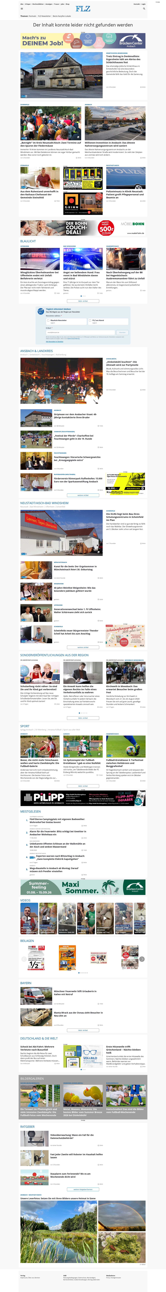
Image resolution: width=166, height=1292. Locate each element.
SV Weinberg (40, 729)
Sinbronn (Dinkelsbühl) (73, 1083)
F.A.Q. (108, 1278)
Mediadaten (110, 1276)
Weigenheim (58, 584)
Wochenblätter (38, 4)
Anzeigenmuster (116, 1278)
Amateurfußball (54, 729)
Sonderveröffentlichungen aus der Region (54, 655)
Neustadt (24, 506)
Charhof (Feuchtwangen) (64, 432)
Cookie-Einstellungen (80, 1280)
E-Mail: (49, 328)
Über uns (31, 1278)
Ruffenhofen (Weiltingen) (64, 474)
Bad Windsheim (69, 246)
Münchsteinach (60, 562)
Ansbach (88, 105)
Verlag (22, 1276)
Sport (24, 726)
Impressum (24, 1278)
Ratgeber (27, 1127)
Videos (25, 900)
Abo (21, 4)
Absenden (122, 332)
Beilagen (27, 941)
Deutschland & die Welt (39, 1038)
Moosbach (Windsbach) (134, 660)
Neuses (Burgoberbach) (29, 1083)
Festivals (32, 16)
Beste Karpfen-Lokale (62, 16)
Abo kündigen (91, 1278)
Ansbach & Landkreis (36, 351)
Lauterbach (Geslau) (36, 816)
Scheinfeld (24, 105)
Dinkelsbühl (35, 354)
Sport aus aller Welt (71, 729)
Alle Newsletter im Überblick (54, 341)
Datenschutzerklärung (73, 338)
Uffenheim (24, 246)
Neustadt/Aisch (112, 165)
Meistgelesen (30, 811)
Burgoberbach (112, 1083)
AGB (64, 1276)
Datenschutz (82, 1278)
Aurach (66, 734)
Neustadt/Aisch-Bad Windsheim (44, 503)
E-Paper (28, 4)
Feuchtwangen (48, 354)
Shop (67, 4)
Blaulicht (28, 241)
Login (144, 4)
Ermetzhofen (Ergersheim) (116, 53)
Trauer (56, 4)
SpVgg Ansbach (26, 729)
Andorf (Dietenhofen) (43, 829)
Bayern (25, 983)
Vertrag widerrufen (94, 1280)
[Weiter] (142, 959)
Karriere (37, 1278)
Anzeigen (49, 4)
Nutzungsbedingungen (70, 1278)
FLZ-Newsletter (44, 16)
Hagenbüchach (112, 246)
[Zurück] (24, 959)
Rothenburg (61, 354)
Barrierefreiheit (68, 1280)
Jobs (62, 4)
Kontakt (137, 4)
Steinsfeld (24, 165)
